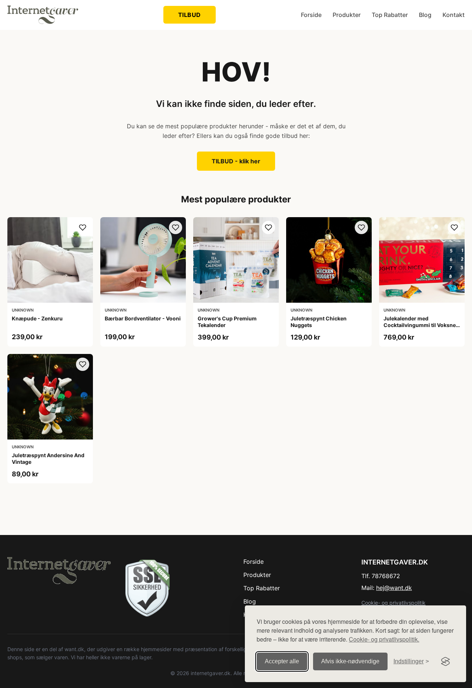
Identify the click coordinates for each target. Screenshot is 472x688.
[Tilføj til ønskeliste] (82, 227)
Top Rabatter (390, 14)
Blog (425, 14)
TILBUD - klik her (236, 161)
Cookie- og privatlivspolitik (393, 603)
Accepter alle (282, 661)
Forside (311, 14)
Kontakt (453, 14)
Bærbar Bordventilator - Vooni (143, 318)
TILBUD (189, 14)
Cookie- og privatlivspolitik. (384, 639)
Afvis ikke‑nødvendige (350, 661)
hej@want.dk (394, 587)
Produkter (347, 14)
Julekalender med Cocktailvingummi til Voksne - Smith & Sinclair (421, 325)
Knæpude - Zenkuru (37, 318)
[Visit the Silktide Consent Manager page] (445, 661)
